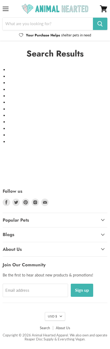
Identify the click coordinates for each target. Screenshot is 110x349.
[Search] (100, 24)
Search (45, 328)
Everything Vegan (71, 339)
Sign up (82, 290)
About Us (63, 328)
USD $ (52, 316)
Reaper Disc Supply (39, 339)
